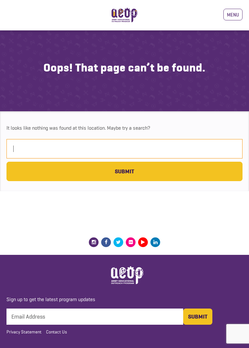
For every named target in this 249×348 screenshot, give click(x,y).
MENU (233, 14)
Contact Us (56, 331)
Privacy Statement (24, 331)
